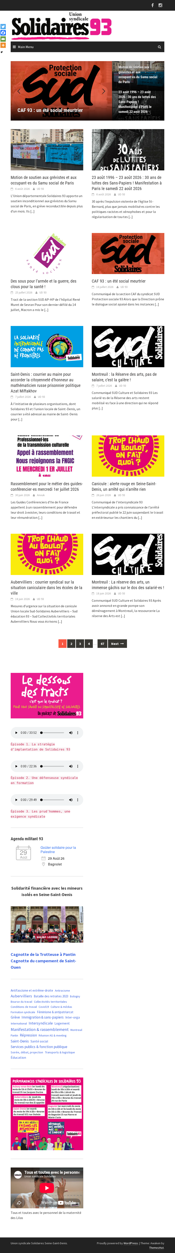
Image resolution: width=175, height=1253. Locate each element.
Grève (15, 1017)
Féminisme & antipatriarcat (55, 1012)
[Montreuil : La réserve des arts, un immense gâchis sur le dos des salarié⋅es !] (128, 554)
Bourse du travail (21, 1002)
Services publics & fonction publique (39, 1046)
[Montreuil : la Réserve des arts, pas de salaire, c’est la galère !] (128, 346)
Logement (62, 1023)
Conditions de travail (24, 1007)
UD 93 (40, 189)
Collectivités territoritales (50, 1002)
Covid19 (44, 1007)
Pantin (14, 1035)
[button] (101, 91)
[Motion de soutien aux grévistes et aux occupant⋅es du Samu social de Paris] (47, 149)
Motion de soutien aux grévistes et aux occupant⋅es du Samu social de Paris (137, 74)
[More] (3, 45)
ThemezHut (156, 1248)
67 (102, 643)
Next (115, 643)
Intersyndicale (41, 1023)
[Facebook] (3, 32)
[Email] (3, 39)
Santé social (39, 1041)
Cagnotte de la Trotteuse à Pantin (43, 954)
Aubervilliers (21, 996)
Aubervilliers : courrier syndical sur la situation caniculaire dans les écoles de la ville (46, 587)
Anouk (41, 495)
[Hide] (1, 52)
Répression (28, 1035)
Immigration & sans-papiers (43, 1017)
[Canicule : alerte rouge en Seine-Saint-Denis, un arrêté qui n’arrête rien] (128, 456)
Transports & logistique (60, 1052)
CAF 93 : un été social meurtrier (119, 281)
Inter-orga (72, 1017)
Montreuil (76, 1030)
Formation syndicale (23, 1012)
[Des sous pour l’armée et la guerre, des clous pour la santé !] (47, 253)
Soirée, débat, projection (27, 1052)
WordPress (131, 1243)
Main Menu (26, 47)
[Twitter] (3, 26)
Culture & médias (61, 1007)
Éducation (18, 1057)
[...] (32, 211)
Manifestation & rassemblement (40, 1029)
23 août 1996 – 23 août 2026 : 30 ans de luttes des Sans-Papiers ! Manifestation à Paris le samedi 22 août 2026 (137, 102)
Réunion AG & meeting (52, 1035)
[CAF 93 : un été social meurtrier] (61, 91)
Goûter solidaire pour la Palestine (58, 849)
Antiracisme (62, 990)
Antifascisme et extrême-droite (32, 990)
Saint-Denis (20, 1041)
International (19, 1023)
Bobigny (75, 996)
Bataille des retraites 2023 (51, 996)
